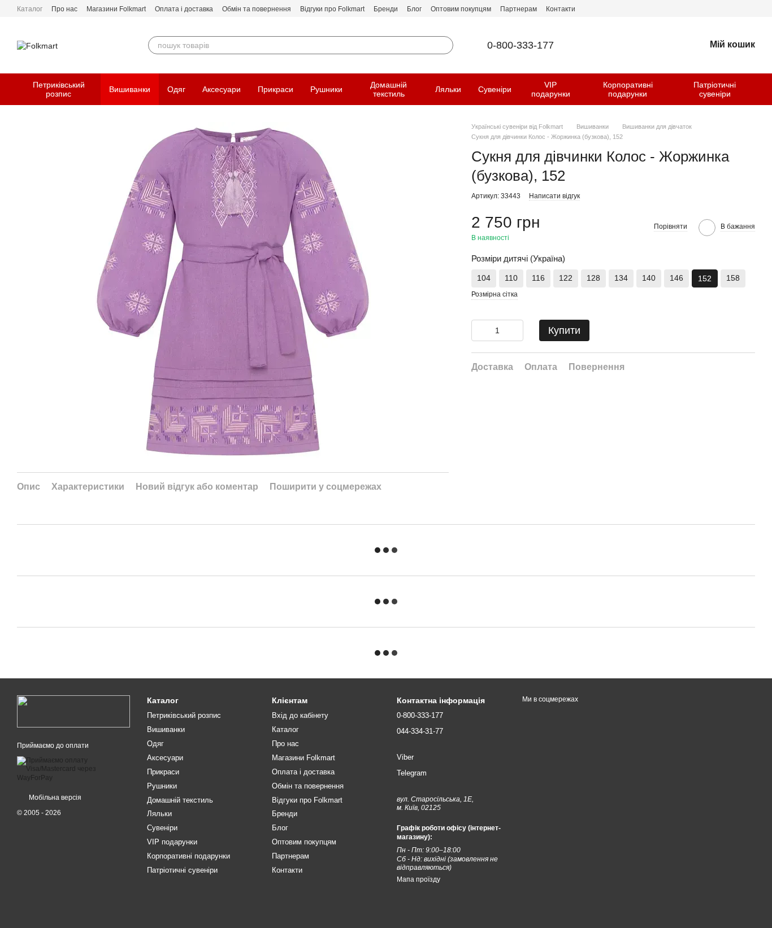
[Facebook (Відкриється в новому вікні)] (736, 8)
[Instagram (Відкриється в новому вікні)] (750, 8)
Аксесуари (221, 89)
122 (566, 277)
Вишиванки (129, 89)
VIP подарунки (550, 89)
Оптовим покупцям (461, 9)
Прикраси (275, 89)
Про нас (64, 9)
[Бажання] (667, 45)
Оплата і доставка (184, 9)
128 (593, 277)
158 (733, 277)
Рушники (326, 89)
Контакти (560, 9)
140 (649, 277)
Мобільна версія (54, 797)
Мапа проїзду (418, 879)
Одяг (176, 89)
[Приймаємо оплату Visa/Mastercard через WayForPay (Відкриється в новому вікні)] (73, 769)
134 (621, 277)
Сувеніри (494, 89)
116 (538, 277)
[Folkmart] (73, 711)
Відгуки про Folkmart (332, 9)
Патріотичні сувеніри (714, 89)
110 (511, 277)
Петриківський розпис (59, 89)
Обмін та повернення (256, 9)
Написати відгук (554, 196)
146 (676, 277)
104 (484, 277)
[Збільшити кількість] (515, 330)
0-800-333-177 (520, 45)
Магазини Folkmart (116, 9)
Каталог (29, 9)
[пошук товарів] (444, 45)
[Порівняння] (637, 45)
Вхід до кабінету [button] (300, 715)
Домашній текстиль (388, 89)
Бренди (386, 9)
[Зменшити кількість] (480, 330)
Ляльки (448, 89)
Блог (414, 9)
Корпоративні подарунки (628, 89)
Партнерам (518, 9)
